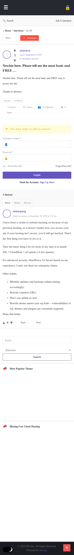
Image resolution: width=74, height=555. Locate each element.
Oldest (17, 202)
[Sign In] (67, 7)
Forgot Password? (63, 166)
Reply (23, 322)
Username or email (12, 138)
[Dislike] (15, 60)
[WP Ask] (36, 7)
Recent (27, 202)
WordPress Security (30, 59)
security (7, 100)
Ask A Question (63, 20)
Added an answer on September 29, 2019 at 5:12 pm (35, 216)
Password (8, 152)
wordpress (18, 100)
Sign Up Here (47, 182)
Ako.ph (43, 550)
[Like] (15, 49)
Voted (7, 202)
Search (10, 20)
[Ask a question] (66, 547)
